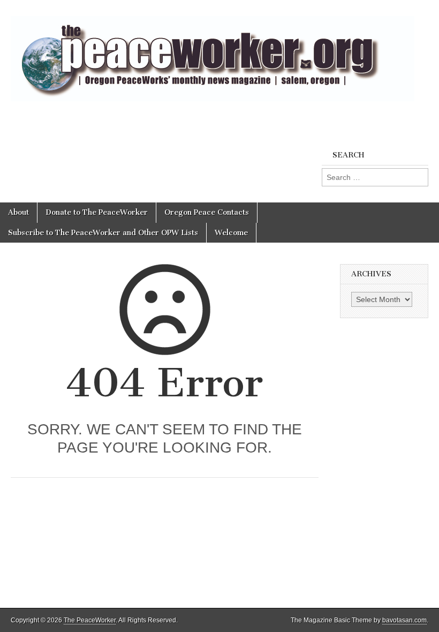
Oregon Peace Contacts (206, 212)
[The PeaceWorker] (212, 53)
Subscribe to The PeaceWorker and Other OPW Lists (103, 232)
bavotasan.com (404, 620)
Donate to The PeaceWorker (97, 212)
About (18, 212)
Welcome (231, 232)
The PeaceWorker (90, 620)
